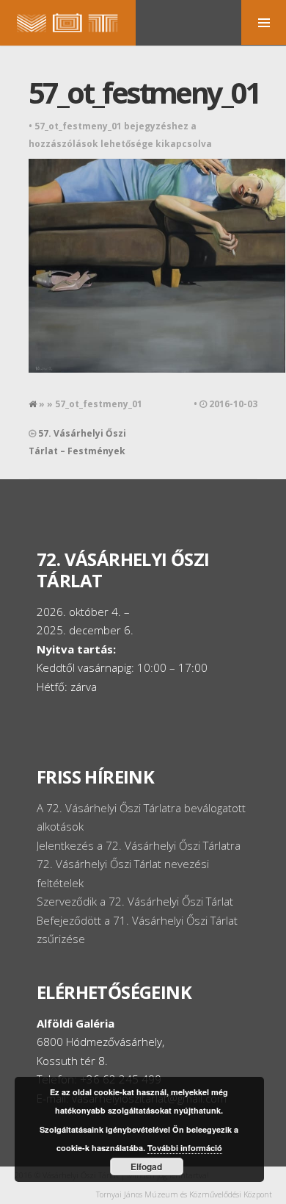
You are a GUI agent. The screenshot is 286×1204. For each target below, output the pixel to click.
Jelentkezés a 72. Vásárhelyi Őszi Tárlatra (139, 845)
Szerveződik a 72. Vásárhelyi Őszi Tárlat (135, 901)
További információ (184, 1147)
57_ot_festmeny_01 (144, 92)
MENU (263, 22)
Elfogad (146, 1166)
